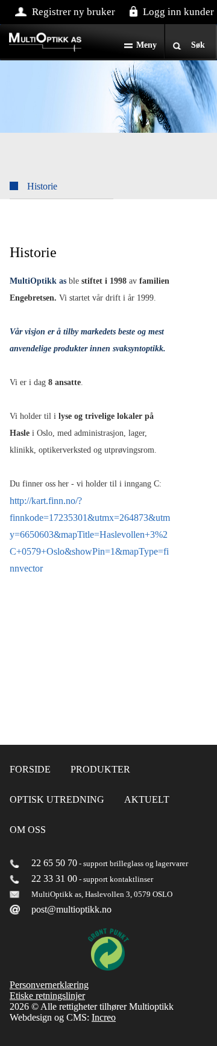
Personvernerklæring (49, 985)
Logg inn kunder (178, 12)
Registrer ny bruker (73, 12)
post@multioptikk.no (71, 909)
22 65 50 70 (54, 863)
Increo (104, 1017)
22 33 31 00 (54, 878)
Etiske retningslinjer (47, 995)
